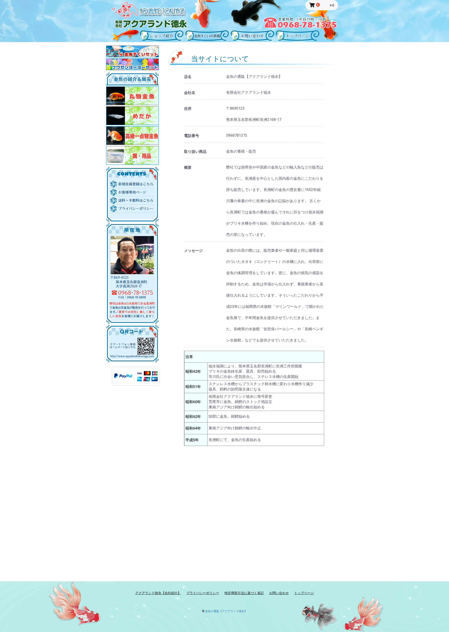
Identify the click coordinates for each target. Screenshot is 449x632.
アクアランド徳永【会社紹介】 (158, 593)
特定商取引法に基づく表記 (244, 593)
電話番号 (191, 135)
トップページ (304, 593)
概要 (188, 167)
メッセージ (193, 250)
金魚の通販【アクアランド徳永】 (226, 611)
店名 (188, 77)
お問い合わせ (279, 593)
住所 (188, 108)
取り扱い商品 (195, 151)
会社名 (189, 92)
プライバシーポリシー (202, 593)
